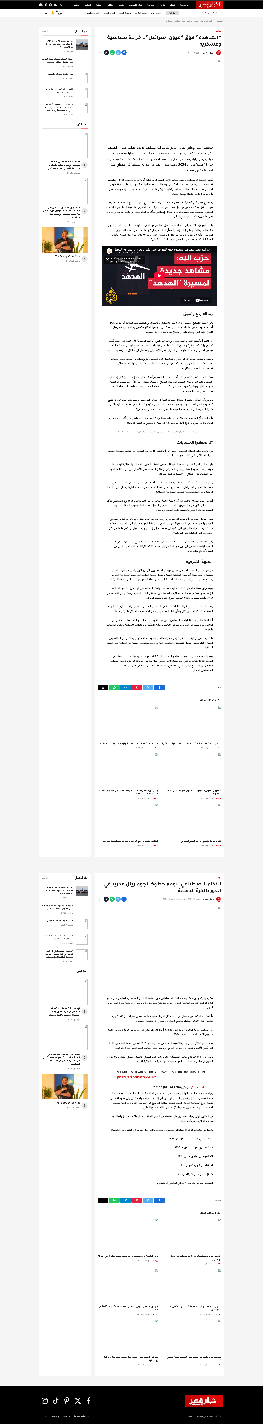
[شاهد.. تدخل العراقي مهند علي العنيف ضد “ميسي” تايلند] (191, 1336)
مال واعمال (135, 4)
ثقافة (110, 4)
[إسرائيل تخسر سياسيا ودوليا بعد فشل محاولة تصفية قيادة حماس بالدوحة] (128, 770)
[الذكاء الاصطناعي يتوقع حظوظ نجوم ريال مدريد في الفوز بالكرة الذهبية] (159, 946)
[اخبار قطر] (209, 5)
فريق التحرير (209, 52)
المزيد (77, 4)
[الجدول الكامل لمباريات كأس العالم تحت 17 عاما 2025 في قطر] (128, 1286)
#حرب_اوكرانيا (141, 13)
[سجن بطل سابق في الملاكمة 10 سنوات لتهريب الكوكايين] (191, 1286)
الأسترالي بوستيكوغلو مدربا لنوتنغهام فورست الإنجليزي (196, 1258)
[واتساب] (112, 52)
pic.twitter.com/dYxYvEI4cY (137, 1077)
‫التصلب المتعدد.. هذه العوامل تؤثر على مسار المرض (58, 91)
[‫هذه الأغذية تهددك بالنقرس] (82, 78)
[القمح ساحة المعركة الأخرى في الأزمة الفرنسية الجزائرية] (191, 723)
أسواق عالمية (92, 13)
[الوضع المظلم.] (61, 5)
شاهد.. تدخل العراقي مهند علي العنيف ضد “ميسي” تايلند (193, 1359)
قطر (172, 4)
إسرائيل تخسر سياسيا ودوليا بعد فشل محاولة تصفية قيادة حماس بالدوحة (128, 792)
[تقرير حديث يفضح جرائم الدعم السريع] (191, 820)
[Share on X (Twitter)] (118, 52)
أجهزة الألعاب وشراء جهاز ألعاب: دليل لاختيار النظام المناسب (57, 60)
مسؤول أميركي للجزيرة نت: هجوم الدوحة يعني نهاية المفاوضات (194, 792)
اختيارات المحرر (125, 13)
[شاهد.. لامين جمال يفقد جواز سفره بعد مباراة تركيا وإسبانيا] (128, 1336)
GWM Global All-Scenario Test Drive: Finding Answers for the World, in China (59, 44)
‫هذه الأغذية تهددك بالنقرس (60, 74)
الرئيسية (184, 4)
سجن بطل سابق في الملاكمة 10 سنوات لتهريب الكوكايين (195, 1308)
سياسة (151, 4)
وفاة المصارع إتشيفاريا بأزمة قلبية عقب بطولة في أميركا (128, 1256)
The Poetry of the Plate (67, 257)
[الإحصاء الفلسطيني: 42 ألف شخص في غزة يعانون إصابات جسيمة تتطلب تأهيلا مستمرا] (82, 108)
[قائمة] (41, 13)
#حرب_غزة (156, 13)
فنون (88, 4)
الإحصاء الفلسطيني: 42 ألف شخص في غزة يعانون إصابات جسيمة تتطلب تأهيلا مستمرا (59, 108)
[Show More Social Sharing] (100, 52)
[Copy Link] (106, 52)
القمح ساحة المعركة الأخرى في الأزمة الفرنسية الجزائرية (191, 744)
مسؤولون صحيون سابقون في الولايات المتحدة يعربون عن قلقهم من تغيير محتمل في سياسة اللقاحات (61, 213)
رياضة (99, 4)
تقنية (121, 4)
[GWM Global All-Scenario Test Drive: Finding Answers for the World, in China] (82, 44)
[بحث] (46, 13)
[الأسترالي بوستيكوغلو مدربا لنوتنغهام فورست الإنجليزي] (191, 1235)
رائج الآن (172, 13)
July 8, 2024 (195, 1087)
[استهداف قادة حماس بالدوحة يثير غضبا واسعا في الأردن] (128, 723)
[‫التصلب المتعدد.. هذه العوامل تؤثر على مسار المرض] (82, 93)
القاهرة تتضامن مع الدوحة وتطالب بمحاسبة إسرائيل (130, 841)
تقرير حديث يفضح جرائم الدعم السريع (201, 841)
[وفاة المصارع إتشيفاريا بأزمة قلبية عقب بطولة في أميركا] (128, 1235)
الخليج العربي (109, 13)
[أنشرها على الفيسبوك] (124, 52)
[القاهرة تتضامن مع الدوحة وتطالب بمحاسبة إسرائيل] (128, 820)
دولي (162, 4)
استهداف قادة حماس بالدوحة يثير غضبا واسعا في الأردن (128, 744)
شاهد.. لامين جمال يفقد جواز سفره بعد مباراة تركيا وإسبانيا (131, 1359)
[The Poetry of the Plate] (65, 240)
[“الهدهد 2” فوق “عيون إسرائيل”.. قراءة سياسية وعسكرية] (159, 100)
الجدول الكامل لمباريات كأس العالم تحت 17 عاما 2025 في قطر (128, 1308)
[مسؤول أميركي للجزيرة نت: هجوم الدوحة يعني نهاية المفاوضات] (191, 770)
